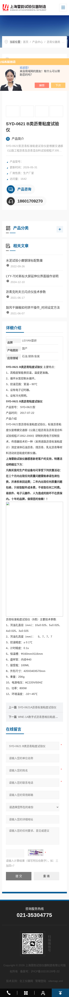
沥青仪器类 (53, 41)
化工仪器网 (26, 980)
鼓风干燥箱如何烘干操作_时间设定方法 (33, 307)
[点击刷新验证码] (35, 852)
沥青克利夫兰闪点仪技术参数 (26, 292)
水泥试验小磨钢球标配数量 (24, 260)
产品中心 (37, 41)
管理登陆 (40, 980)
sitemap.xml (55, 980)
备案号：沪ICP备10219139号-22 (40, 971)
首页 (25, 41)
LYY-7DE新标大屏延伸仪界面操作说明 (32, 276)
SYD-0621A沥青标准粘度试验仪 (37, 707)
